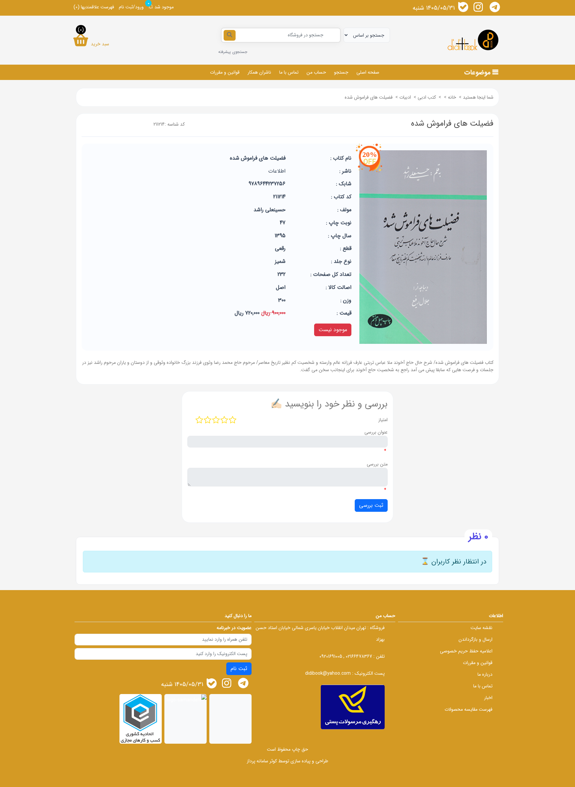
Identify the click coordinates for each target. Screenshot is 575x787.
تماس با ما (288, 72)
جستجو (341, 72)
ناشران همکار (259, 72)
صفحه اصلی (367, 72)
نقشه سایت (481, 627)
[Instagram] (478, 7)
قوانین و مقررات (225, 72)
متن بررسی (377, 464)
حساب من (316, 72)
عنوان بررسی (376, 432)
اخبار (488, 697)
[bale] (463, 7)
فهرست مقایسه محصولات (468, 709)
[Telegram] (494, 7)
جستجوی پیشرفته (232, 52)
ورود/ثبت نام (131, 7)
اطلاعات (277, 171)
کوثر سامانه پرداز (262, 761)
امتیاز (383, 419)
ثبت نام (239, 668)
